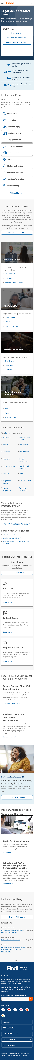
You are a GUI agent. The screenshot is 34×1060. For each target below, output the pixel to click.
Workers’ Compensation (14, 282)
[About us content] (31, 1022)
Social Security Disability (24, 467)
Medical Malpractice (7, 489)
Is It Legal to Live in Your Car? (10, 940)
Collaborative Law (11, 326)
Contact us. (18, 983)
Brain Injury (9, 278)
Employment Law (9, 466)
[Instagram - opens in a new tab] (21, 1009)
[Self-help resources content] (31, 1034)
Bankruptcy (7, 437)
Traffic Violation (10, 365)
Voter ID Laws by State (10, 535)
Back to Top (18, 960)
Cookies (25, 1055)
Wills (6, 409)
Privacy (10, 1055)
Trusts (7, 413)
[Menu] (2, 3)
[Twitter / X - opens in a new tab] (15, 1009)
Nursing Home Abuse (24, 438)
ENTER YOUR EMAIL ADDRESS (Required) (13, 995)
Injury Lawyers (13, 259)
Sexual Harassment (23, 460)
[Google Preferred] (3, 1015)
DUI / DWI (8, 370)
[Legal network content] (31, 1045)
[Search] (31, 3)
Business (6, 444)
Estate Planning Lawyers (13, 393)
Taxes (21, 473)
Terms (3, 1055)
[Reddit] (27, 1009)
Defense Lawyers (14, 349)
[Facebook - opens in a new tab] (3, 1009)
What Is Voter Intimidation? (12, 538)
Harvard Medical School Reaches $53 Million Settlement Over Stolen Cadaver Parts (13, 949)
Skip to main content (17, 2)
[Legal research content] (31, 1039)
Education (6, 452)
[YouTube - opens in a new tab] (9, 1009)
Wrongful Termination (23, 489)
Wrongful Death (25, 481)
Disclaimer (17, 1055)
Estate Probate (10, 417)
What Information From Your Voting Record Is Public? (17, 542)
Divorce (7, 322)
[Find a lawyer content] (31, 1028)
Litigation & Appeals (7, 482)
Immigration (7, 473)
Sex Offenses (24, 452)
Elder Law (6, 459)
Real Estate (23, 444)
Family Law (11, 305)
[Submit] (31, 999)
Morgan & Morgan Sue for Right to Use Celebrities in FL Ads (12, 931)
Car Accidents (10, 274)
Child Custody (10, 317)
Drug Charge (9, 361)
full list (7, 433)
